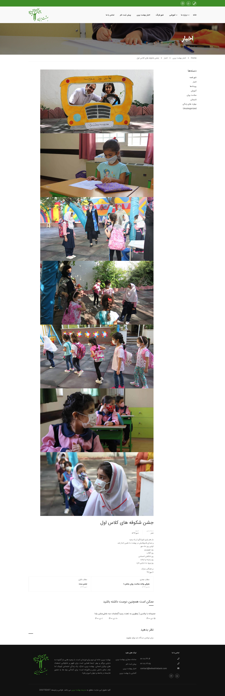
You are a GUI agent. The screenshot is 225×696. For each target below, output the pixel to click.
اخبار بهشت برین (143, 15)
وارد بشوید (130, 638)
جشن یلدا (99, 614)
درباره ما (184, 15)
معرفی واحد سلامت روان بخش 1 (136, 584)
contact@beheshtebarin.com (153, 668)
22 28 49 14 (145, 659)
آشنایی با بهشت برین (127, 673)
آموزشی (172, 15)
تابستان (193, 99)
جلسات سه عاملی (110, 614)
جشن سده (83, 584)
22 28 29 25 (145, 663)
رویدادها (193, 86)
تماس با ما (110, 15)
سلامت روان (191, 95)
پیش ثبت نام (125, 15)
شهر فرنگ (160, 15)
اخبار (166, 58)
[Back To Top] (4, 691)
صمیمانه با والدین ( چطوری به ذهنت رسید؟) (136, 614)
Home (193, 58)
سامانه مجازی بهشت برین (126, 659)
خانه (194, 15)
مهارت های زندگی (189, 104)
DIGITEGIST (45, 690)
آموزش (193, 90)
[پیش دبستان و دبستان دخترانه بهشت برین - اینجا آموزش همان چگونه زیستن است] (38, 15)
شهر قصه (193, 77)
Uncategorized (189, 108)
